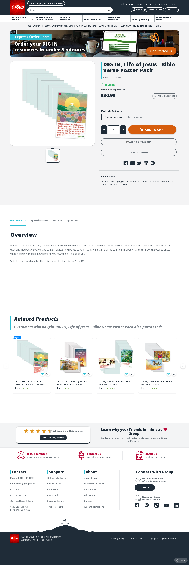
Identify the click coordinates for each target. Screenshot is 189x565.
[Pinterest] (152, 163)
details (60, 3)
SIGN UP (144, 487)
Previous (6, 366)
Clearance (173, 4)
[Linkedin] (146, 163)
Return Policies (54, 483)
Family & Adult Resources (115, 18)
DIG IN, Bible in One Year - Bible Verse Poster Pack (115, 383)
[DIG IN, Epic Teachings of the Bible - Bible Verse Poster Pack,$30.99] (73, 357)
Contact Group (18, 495)
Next (183, 366)
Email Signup (125, 4)
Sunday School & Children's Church (44, 18)
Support (138, 4)
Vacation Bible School (19, 18)
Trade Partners (55, 506)
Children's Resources (65, 18)
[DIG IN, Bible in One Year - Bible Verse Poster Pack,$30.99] (115, 357)
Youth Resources (92, 19)
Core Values (90, 489)
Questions (73, 220)
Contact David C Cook (21, 501)
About (148, 4)
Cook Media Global (43, 539)
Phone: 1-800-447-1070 (22, 478)
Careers (88, 501)
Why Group (90, 495)
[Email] (132, 163)
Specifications (39, 220)
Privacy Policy (117, 538)
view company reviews (53, 437)
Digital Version (136, 117)
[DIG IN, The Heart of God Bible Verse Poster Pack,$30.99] (157, 357)
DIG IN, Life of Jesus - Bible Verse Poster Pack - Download (30, 383)
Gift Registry (160, 4)
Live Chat (15, 489)
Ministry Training (140, 19)
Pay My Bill (52, 495)
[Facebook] (125, 163)
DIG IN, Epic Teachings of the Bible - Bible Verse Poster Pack (72, 383)
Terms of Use (135, 538)
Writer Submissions (94, 506)
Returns (57, 220)
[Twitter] (139, 163)
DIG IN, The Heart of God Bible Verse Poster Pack (156, 383)
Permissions (53, 489)
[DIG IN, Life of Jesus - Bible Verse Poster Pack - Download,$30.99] (31, 357)
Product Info (18, 220)
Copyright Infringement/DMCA (162, 538)
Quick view (42, 373)
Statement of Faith (94, 483)
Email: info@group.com (22, 483)
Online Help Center (57, 478)
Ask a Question (166, 96)
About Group (90, 478)
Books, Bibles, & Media (164, 18)
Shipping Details (55, 501)
